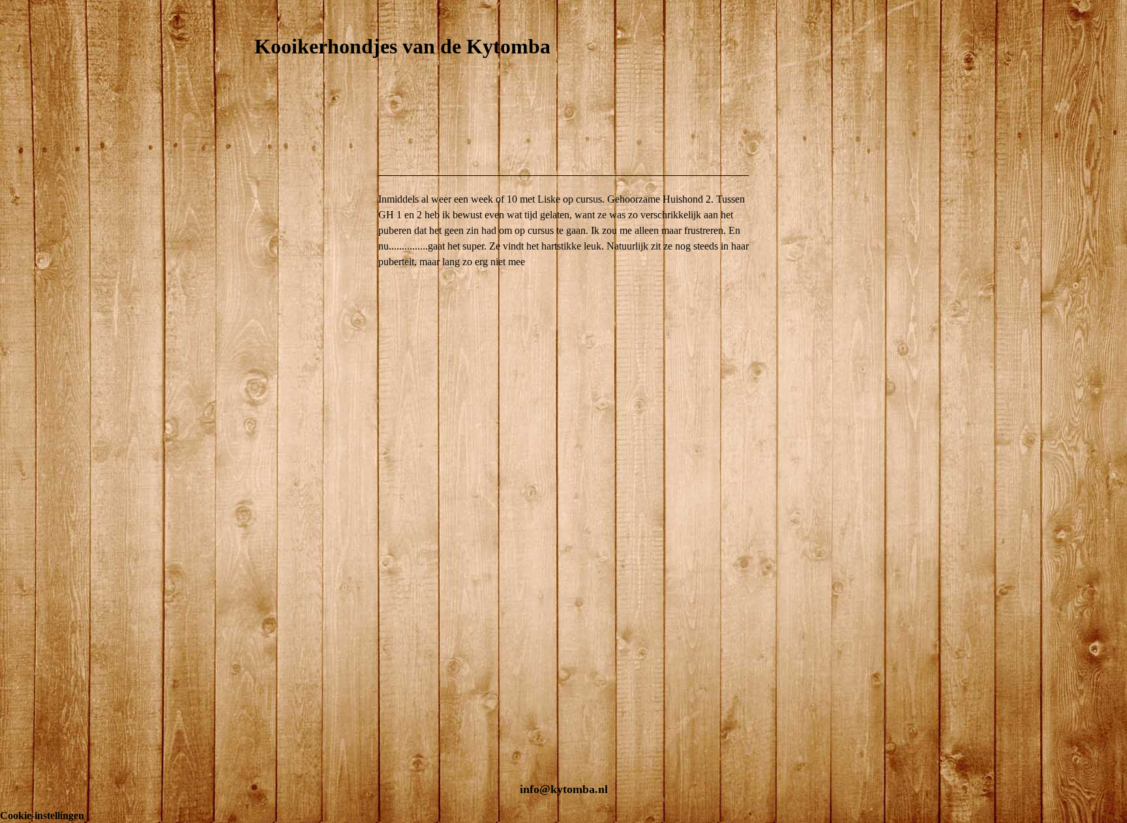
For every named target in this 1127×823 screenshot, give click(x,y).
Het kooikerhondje (288, 442)
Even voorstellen (286, 184)
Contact (266, 700)
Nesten (263, 528)
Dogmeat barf (277, 657)
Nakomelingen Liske (291, 593)
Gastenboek (273, 679)
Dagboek (267, 636)
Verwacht (269, 464)
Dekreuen (269, 507)
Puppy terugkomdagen (294, 614)
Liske (265, 335)
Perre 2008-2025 (288, 292)
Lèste (265, 399)
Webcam (265, 485)
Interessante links (287, 722)
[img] (563, 112)
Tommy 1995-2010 (294, 227)
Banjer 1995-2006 (291, 249)
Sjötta (266, 378)
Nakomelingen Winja (293, 571)
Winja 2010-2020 (290, 313)
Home (260, 163)
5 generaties (274, 421)
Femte (267, 356)
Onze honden (276, 206)
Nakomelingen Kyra (291, 550)
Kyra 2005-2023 (288, 270)
